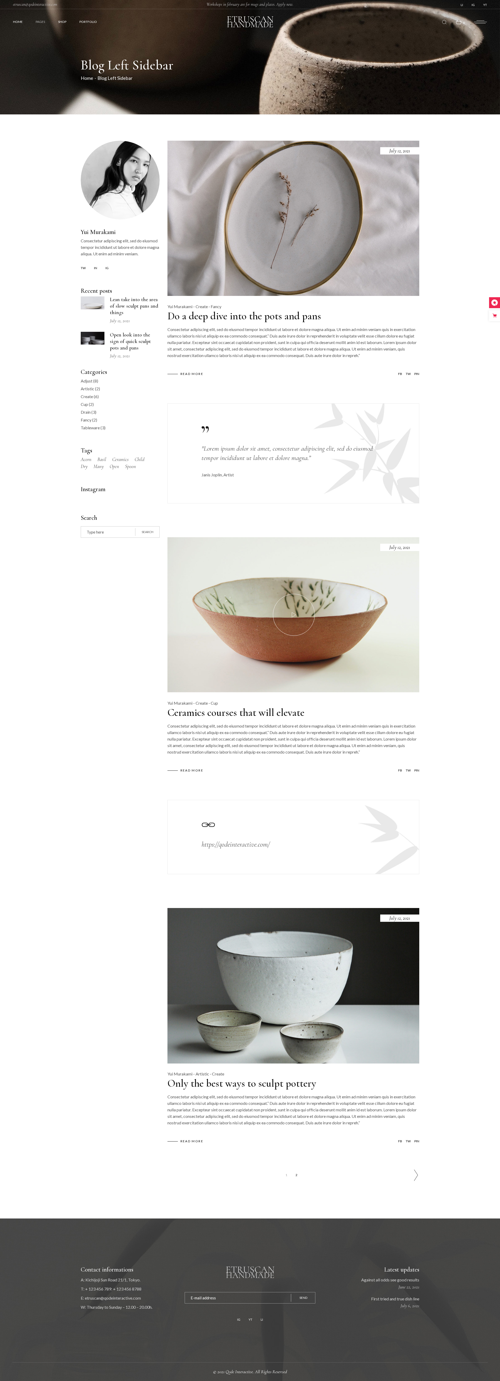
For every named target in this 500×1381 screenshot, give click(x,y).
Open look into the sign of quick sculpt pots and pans (130, 341)
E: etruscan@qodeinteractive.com (111, 1297)
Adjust (86, 380)
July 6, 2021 (410, 1305)
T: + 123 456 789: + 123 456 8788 (111, 1288)
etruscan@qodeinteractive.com (35, 4)
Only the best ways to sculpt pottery (241, 1083)
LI (462, 5)
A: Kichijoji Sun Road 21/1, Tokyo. (110, 1279)
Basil (101, 459)
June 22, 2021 (408, 1287)
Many (98, 466)
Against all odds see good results (390, 1279)
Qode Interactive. (240, 1371)
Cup (214, 703)
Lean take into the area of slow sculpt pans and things (134, 306)
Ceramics (120, 459)
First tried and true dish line (395, 1298)
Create (202, 306)
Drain (86, 412)
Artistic (202, 1073)
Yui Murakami (179, 306)
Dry (84, 466)
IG (473, 5)
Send (303, 1298)
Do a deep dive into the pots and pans (244, 316)
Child (139, 459)
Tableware (90, 427)
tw (83, 268)
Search (147, 532)
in (95, 268)
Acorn (86, 459)
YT (485, 5)
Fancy (216, 306)
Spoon (130, 466)
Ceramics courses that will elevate (235, 712)
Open (114, 466)
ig (107, 268)
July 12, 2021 (399, 151)
